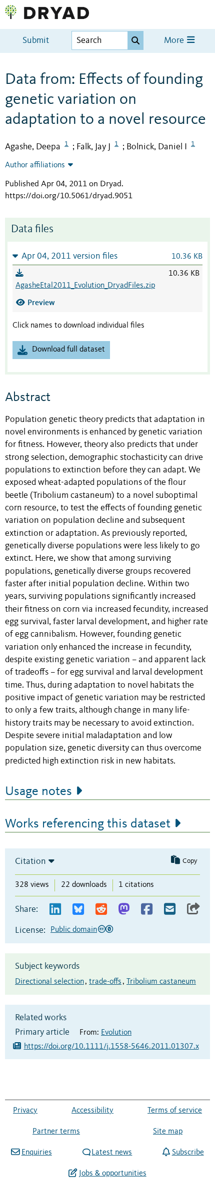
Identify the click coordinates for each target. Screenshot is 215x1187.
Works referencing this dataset (87, 823)
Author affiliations (35, 165)
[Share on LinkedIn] (55, 909)
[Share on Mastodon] (124, 909)
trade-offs (105, 982)
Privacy (25, 1111)
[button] (107, 256)
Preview (41, 302)
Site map (167, 1132)
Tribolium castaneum (161, 982)
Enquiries (37, 1153)
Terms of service (175, 1111)
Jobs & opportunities (112, 1174)
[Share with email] (170, 909)
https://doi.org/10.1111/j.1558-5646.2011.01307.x (111, 1047)
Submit (35, 40)
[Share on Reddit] (101, 909)
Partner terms (56, 1132)
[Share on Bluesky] (78, 909)
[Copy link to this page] (193, 909)
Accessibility (93, 1111)
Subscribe (188, 1153)
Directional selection (49, 982)
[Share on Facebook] (146, 909)
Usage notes (38, 791)
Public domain (73, 930)
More (175, 40)
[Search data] (136, 40)
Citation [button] (30, 861)
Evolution (116, 1033)
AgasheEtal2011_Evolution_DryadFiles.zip (85, 286)
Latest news (112, 1153)
